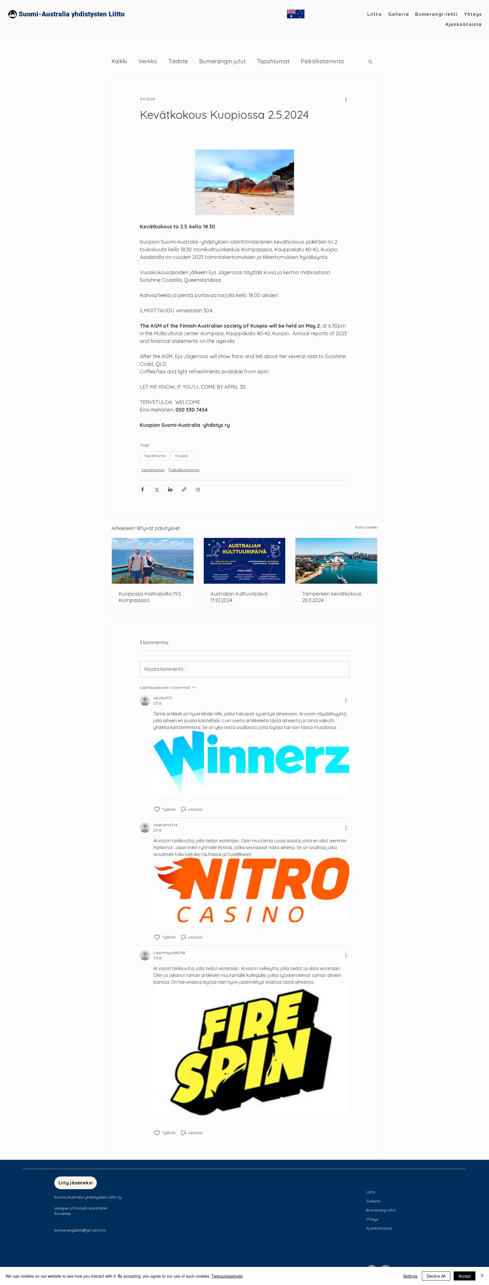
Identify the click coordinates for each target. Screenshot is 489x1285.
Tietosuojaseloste (227, 1276)
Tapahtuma (154, 455)
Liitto (370, 1192)
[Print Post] (198, 489)
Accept (464, 1276)
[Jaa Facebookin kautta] (142, 489)
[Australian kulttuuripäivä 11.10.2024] (245, 561)
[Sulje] (482, 1275)
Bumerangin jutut (222, 61)
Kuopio (181, 455)
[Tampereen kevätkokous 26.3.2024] (336, 561)
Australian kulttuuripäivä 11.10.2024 (239, 596)
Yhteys (372, 1219)
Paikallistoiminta (322, 61)
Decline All (436, 1276)
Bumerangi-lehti (381, 1210)
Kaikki (119, 61)
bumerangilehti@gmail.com (80, 1230)
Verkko (147, 61)
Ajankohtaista (379, 1228)
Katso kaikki (366, 527)
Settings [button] (410, 1276)
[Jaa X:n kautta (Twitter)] (156, 489)
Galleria (373, 1201)
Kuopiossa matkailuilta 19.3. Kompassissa (150, 596)
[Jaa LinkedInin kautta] (170, 489)
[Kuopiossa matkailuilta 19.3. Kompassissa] (153, 561)
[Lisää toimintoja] (345, 99)
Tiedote (178, 61)
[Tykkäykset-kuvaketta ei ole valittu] (157, 809)
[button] (370, 61)
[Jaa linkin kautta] (184, 489)
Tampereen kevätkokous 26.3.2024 (331, 596)
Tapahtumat (273, 61)
